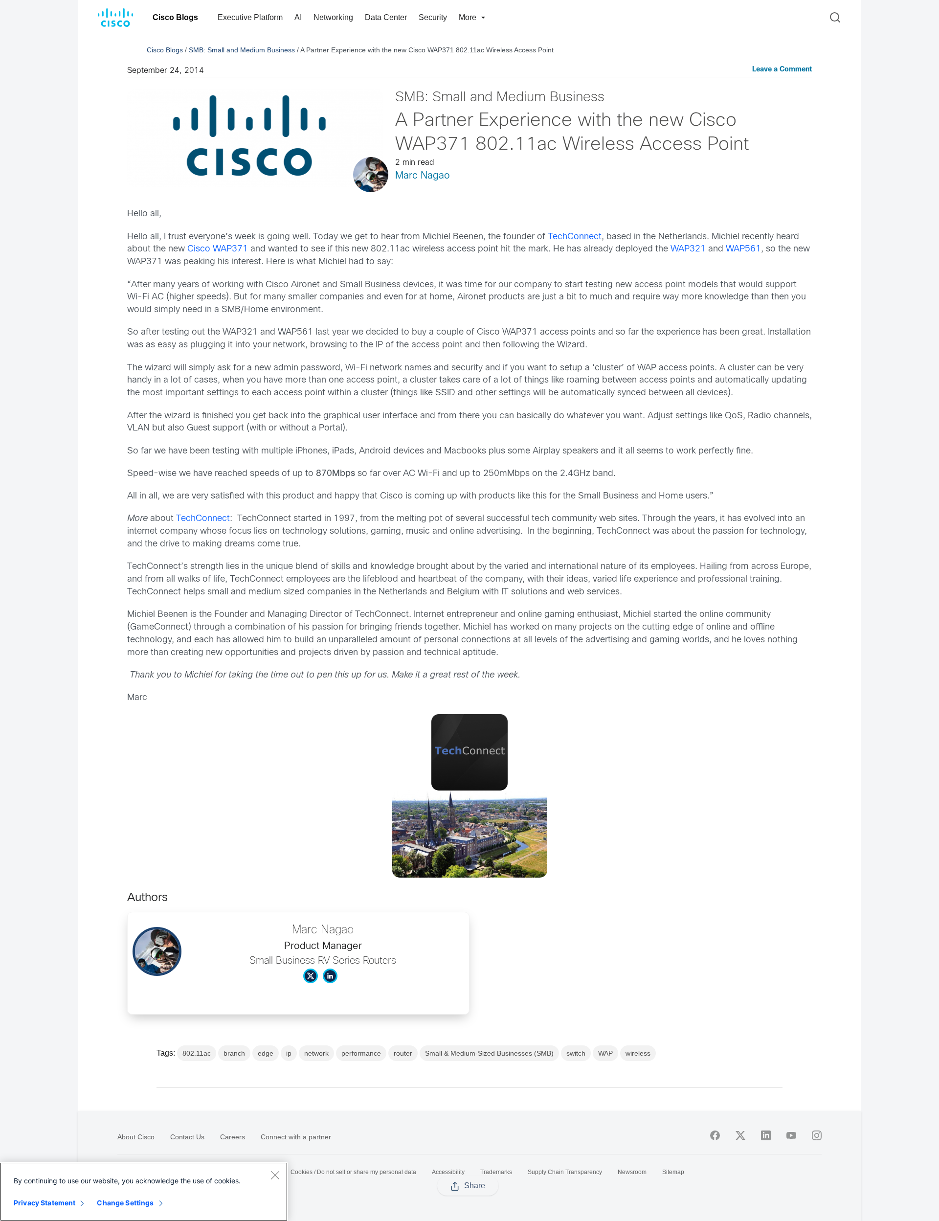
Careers (232, 1137)
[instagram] (817, 1135)
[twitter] (740, 1135)
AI (298, 17)
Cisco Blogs (175, 17)
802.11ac (196, 1053)
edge (265, 1053)
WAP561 (743, 249)
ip (288, 1053)
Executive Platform (250, 17)
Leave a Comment (782, 70)
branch (234, 1053)
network (316, 1053)
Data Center (386, 17)
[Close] (275, 1175)
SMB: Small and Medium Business (242, 50)
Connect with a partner (296, 1137)
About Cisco (136, 1137)
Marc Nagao (422, 176)
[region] (144, 1191)
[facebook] (715, 1135)
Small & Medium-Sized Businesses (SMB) (489, 1053)
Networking (333, 17)
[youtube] (791, 1135)
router (403, 1053)
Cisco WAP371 (217, 249)
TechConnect (575, 237)
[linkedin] (766, 1135)
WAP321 (688, 249)
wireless (638, 1053)
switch (575, 1053)
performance (361, 1053)
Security (433, 17)
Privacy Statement (44, 1202)
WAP (605, 1053)
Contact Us (187, 1137)
